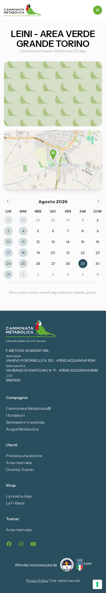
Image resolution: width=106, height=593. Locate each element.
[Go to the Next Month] (98, 201)
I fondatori (15, 415)
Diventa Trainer (20, 469)
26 (38, 263)
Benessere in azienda (25, 422)
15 (82, 242)
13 (53, 242)
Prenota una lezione (24, 455)
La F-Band (15, 503)
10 (8, 242)
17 (8, 253)
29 (38, 220)
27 (8, 220)
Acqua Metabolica (22, 429)
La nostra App (19, 496)
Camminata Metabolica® (28, 408)
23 (98, 253)
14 (68, 242)
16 (97, 242)
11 (23, 242)
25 (23, 263)
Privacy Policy (37, 580)
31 (68, 220)
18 (23, 253)
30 (53, 220)
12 (38, 242)
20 (53, 253)
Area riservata (19, 462)
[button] (53, 155)
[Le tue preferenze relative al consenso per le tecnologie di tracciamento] (97, 584)
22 (83, 253)
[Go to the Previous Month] (8, 201)
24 (8, 263)
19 (38, 253)
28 (23, 220)
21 (68, 253)
